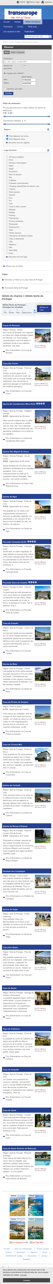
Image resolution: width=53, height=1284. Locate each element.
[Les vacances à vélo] (18, 1242)
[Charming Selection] (17, 1239)
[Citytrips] (35, 1239)
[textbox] (27, 62)
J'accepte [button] (26, 1280)
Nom (18, 313)
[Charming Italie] (35, 1216)
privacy (44, 1256)
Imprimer (48, 2)
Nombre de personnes (8, 67)
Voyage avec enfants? (15, 73)
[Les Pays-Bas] (37, 1242)
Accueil (6, 22)
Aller (5, 79)
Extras (44, 1252)
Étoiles (11, 313)
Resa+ (35, 2)
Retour (6, 83)
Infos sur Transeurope (23, 1249)
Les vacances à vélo (12, 32)
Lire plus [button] (23, 1275)
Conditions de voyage (13, 1256)
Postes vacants (43, 1249)
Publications (29, 32)
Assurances (32, 1256)
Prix (5, 313)
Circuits (20, 27)
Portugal (18, 42)
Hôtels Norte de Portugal (30, 42)
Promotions (8, 27)
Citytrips (17, 22)
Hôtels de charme (32, 22)
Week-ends (32, 27)
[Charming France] (17, 1216)
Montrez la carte (44, 308)
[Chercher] (50, 36)
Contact (8, 1252)
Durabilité (26, 1259)
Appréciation (27, 313)
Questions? (20, 1252)
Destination (8, 59)
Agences (33, 1252)
